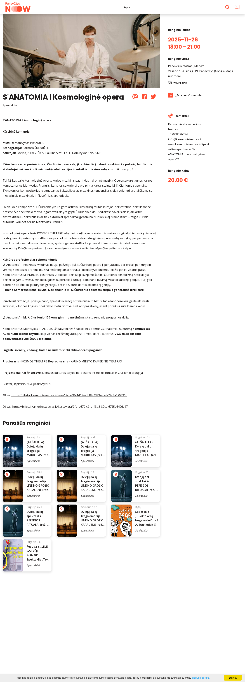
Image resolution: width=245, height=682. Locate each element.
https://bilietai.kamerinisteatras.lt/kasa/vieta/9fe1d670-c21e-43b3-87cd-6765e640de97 (70, 407)
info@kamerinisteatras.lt (184, 139)
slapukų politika (200, 677)
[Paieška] (227, 7)
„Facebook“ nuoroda (188, 95)
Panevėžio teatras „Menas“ (186, 66)
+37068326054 (178, 134)
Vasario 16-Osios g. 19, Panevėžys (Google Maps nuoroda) (200, 73)
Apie (127, 7)
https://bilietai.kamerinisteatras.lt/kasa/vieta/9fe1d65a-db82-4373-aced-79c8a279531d (69, 395)
